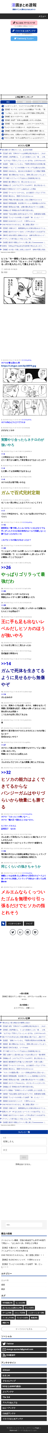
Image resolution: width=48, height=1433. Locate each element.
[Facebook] (28, 932)
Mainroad (13, 1430)
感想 (3, 1284)
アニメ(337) (29, 1308)
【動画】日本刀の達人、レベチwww (15, 1048)
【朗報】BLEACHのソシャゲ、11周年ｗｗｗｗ (18, 221)
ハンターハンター (14, 923)
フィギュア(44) (8, 1318)
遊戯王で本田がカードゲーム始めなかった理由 (19, 189)
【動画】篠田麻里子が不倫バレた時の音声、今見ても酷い (23, 1062)
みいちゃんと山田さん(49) (12, 1308)
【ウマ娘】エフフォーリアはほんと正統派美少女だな (21, 178)
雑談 (5, 272)
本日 (8, 102)
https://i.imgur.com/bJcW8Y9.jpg (18, 365)
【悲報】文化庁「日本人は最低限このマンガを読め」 (23, 120)
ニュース (5, 1280)
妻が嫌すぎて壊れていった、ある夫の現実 (17, 150)
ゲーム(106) (7, 1313)
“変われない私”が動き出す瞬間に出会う (16, 1023)
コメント (39, 272)
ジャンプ (29, 923)
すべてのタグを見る (24, 1329)
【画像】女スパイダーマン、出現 (16, 117)
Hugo (37, 1428)
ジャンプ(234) (20, 1313)
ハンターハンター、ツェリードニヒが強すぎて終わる (23, 106)
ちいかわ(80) (20, 1303)
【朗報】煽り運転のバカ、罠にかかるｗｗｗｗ (19, 182)
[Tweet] (13, 932)
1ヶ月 (40, 102)
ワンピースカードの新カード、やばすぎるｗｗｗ (21, 127)
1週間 (24, 102)
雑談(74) (6, 1322)
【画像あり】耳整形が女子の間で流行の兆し (18, 210)
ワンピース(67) (22, 1318)
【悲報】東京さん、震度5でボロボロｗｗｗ (17, 196)
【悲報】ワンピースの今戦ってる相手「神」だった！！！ (23, 217)
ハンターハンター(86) (36, 1313)
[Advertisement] (24, 68)
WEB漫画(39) (7, 1303)
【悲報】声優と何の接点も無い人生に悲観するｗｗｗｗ (22, 200)
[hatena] (20, 932)
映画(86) (34, 1318)
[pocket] (35, 932)
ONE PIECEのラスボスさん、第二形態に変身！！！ (20, 225)
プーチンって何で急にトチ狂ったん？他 (16, 239)
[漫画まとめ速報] (24, 7)
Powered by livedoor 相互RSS (8, 252)
